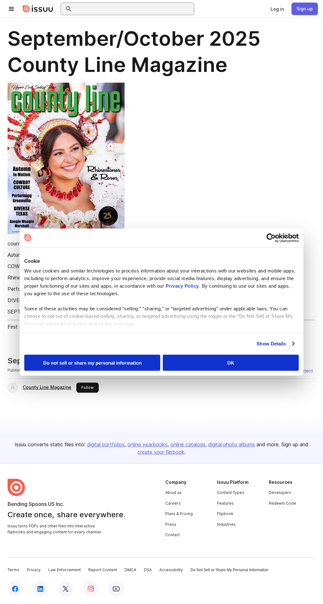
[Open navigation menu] (11, 9)
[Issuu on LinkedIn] (40, 588)
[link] (277, 9)
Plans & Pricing (179, 513)
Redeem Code (282, 503)
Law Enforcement (64, 569)
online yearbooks (147, 444)
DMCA (130, 569)
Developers (280, 492)
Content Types (230, 492)
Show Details (271, 343)
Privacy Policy (182, 286)
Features (225, 503)
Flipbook (225, 513)
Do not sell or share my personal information (92, 362)
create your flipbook (161, 452)
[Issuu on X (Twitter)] (65, 588)
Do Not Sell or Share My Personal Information (229, 570)
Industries (226, 524)
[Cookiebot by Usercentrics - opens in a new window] (271, 238)
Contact (172, 534)
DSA (148, 569)
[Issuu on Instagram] (90, 588)
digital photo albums (231, 444)
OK (230, 362)
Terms (13, 569)
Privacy (34, 569)
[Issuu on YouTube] (116, 588)
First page (19, 327)
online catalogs (187, 444)
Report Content (102, 569)
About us (173, 492)
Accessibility (171, 569)
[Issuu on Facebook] (15, 588)
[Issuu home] (38, 8)
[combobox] (133, 9)
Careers (173, 503)
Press (170, 524)
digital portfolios (106, 444)
